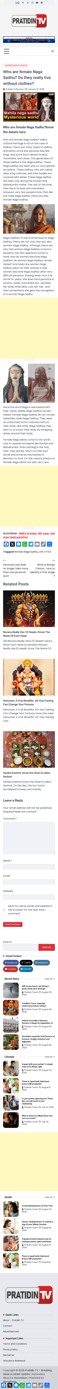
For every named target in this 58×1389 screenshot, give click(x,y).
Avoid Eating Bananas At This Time (37, 1206)
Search (7, 942)
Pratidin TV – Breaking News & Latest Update (27, 1372)
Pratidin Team (31, 992)
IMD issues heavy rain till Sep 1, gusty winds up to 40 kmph (36, 987)
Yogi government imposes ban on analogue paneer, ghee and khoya (36, 1240)
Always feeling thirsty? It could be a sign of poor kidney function (37, 1223)
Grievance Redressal (14, 1360)
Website (8, 891)
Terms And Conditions (15, 1343)
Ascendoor (20, 1378)
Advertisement (11, 1331)
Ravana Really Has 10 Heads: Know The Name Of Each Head (26, 633)
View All (49, 979)
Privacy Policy (10, 1349)
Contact (7, 1325)
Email (7, 876)
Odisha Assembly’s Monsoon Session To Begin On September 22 (37, 1021)
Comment (10, 818)
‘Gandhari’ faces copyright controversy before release (34, 1004)
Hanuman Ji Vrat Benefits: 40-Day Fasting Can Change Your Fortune (28, 702)
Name (7, 860)
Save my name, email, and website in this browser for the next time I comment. (30, 909)
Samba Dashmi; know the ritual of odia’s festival (26, 774)
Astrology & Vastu (16, 65)
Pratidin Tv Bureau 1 (15, 89)
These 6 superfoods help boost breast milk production (35, 1082)
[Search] (52, 51)
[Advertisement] (29, 328)
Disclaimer (8, 1355)
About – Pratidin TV (13, 1320)
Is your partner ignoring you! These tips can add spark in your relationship (37, 1101)
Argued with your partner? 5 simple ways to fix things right (37, 1065)
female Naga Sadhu (26, 552)
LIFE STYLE (45, 552)
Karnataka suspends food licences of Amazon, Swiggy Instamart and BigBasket (38, 1039)
